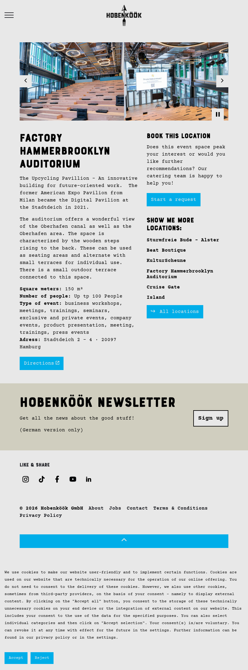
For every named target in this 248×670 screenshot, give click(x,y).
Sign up (211, 418)
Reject (42, 658)
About (96, 508)
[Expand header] (9, 15)
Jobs (115, 508)
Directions (39, 363)
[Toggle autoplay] (218, 114)
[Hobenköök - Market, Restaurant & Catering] (124, 15)
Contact (137, 508)
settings (159, 630)
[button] (124, 541)
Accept (16, 658)
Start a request (173, 199)
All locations (178, 311)
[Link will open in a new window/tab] (26, 479)
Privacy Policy (41, 515)
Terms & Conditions (180, 508)
